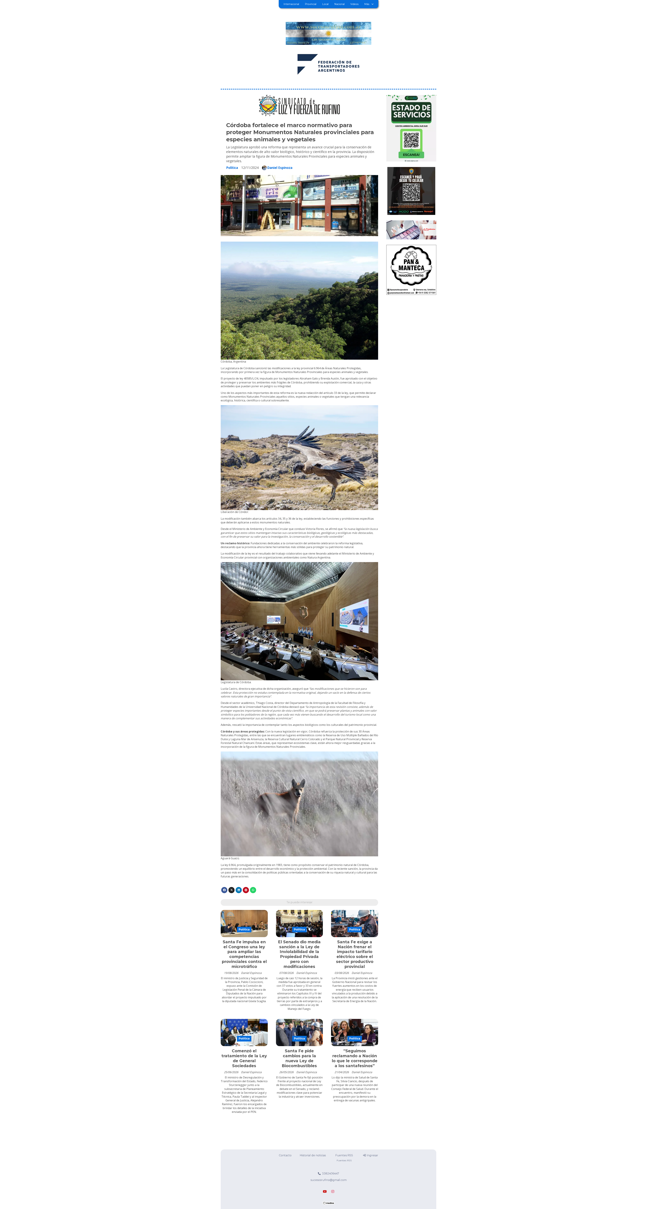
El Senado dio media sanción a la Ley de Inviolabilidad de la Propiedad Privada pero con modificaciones (299, 954)
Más (366, 4)
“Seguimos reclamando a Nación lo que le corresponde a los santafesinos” (354, 1058)
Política (232, 167)
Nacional (339, 4)
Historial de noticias (313, 1155)
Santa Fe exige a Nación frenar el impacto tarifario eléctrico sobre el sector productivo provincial (354, 954)
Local (325, 4)
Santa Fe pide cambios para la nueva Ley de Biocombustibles (299, 1058)
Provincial (310, 4)
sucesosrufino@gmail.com (329, 1180)
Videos (354, 4)
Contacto (285, 1155)
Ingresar (372, 1155)
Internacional (291, 4)
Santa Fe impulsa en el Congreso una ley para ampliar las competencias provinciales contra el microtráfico (244, 954)
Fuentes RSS (344, 1155)
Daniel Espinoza (279, 168)
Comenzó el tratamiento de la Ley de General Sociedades (244, 1058)
